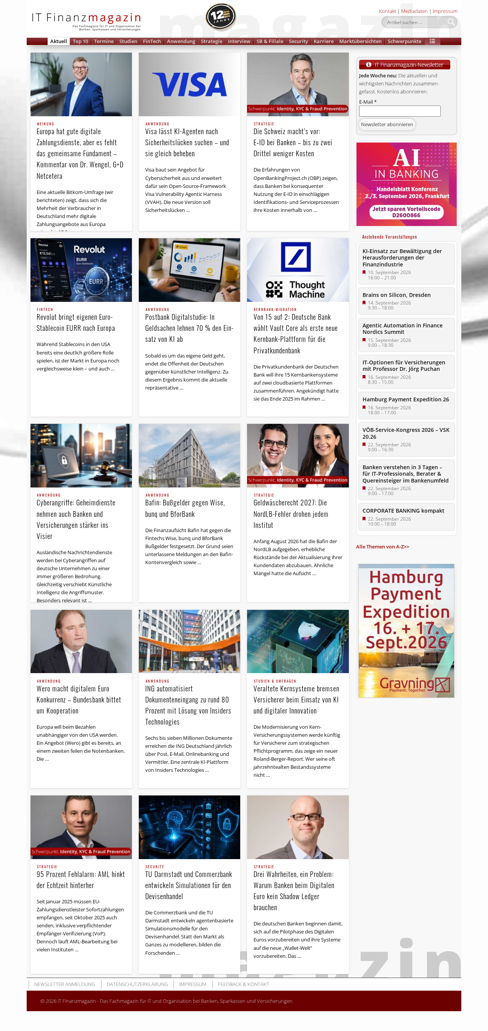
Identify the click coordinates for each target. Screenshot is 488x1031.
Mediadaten (414, 11)
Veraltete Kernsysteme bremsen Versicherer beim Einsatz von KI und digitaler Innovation (296, 697)
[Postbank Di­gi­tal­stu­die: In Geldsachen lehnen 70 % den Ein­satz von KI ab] (189, 270)
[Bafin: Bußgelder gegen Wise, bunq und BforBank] (189, 455)
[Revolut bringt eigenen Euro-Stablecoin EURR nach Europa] (81, 270)
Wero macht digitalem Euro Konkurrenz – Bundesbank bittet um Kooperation (79, 697)
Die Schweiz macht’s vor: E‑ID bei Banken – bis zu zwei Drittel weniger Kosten (293, 140)
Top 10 (80, 41)
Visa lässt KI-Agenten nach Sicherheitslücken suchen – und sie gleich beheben (187, 140)
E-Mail (368, 101)
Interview (239, 41)
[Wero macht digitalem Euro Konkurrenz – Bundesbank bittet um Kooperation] (81, 641)
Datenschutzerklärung (137, 984)
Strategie (211, 41)
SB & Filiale (270, 41)
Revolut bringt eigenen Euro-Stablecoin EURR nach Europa (76, 320)
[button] (432, 41)
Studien (128, 41)
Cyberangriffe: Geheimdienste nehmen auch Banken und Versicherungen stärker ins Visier (76, 517)
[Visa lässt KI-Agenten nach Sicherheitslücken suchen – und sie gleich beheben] (189, 84)
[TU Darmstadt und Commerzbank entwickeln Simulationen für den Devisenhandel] (189, 827)
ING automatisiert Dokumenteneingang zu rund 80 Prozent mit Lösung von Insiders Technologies (188, 703)
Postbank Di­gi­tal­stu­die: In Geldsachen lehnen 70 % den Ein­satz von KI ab (189, 326)
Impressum (445, 11)
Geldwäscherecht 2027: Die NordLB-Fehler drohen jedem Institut (291, 511)
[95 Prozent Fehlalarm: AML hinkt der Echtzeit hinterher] (81, 827)
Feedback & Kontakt (243, 984)
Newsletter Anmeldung (64, 984)
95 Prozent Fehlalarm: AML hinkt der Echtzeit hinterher (81, 877)
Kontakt (387, 11)
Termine (104, 41)
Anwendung (181, 41)
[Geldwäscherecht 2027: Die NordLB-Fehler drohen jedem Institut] (297, 455)
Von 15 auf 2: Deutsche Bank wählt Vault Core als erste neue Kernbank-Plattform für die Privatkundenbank (296, 331)
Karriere (324, 41)
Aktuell (58, 41)
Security (298, 41)
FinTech (152, 41)
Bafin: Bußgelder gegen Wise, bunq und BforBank (185, 506)
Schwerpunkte (404, 41)
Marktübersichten (360, 41)
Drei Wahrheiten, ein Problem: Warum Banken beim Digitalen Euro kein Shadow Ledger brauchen (294, 888)
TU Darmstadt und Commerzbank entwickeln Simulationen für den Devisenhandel (188, 883)
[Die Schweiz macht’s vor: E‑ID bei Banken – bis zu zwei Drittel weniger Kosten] (297, 84)
